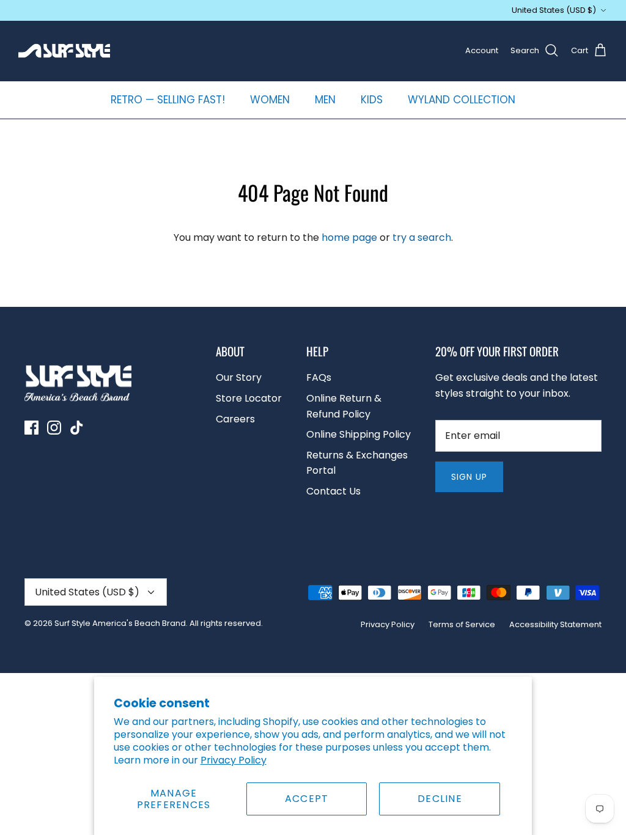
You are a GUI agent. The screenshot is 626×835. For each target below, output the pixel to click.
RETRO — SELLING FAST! (168, 99)
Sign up (469, 477)
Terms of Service (462, 624)
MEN (325, 99)
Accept (307, 799)
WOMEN (270, 99)
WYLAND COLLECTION (461, 99)
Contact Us (333, 491)
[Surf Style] (64, 50)
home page (349, 237)
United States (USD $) (554, 10)
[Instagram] (54, 428)
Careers (235, 419)
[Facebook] (31, 428)
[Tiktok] (77, 428)
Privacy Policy (234, 760)
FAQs (318, 377)
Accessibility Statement (555, 624)
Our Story (239, 377)
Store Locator (249, 398)
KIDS (372, 99)
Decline (440, 799)
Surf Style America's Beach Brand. (121, 623)
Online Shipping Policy (358, 434)
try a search (421, 237)
